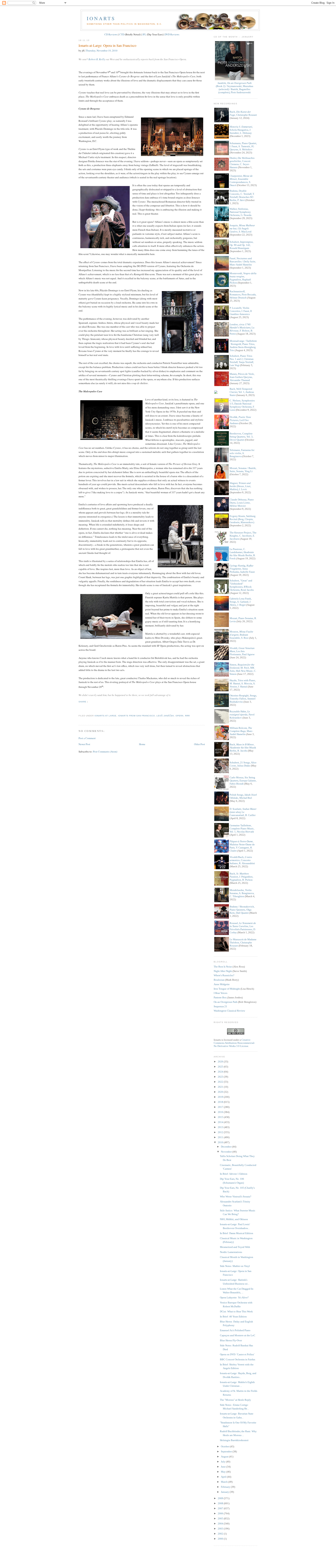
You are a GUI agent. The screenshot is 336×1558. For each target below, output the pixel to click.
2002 (221, 1533)
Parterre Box (220, 997)
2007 (221, 1508)
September (227, 1451)
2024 (221, 1071)
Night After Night (223, 971)
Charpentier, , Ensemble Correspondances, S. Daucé (241, 180)
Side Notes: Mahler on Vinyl (235, 1266)
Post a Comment (87, 738)
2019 (221, 1096)
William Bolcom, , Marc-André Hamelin (241, 731)
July (223, 1461)
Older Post (199, 744)
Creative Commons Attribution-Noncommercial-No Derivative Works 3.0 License (234, 1042)
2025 (221, 1066)
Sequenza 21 (220, 1006)
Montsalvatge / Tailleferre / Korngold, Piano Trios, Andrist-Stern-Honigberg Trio (243, 345)
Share (82, 702)
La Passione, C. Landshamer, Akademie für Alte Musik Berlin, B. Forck (243, 554)
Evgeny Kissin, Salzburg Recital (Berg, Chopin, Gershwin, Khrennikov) (243, 519)
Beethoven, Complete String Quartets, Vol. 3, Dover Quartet (241, 436)
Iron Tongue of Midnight (227, 988)
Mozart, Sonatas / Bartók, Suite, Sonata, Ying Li (243, 470)
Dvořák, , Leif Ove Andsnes (240, 420)
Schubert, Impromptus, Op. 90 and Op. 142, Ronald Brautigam (241, 245)
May (223, 1471)
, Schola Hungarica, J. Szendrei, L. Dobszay (241, 129)
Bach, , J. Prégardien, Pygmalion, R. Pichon (241, 876)
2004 (221, 1523)
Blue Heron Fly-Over (231, 1340)
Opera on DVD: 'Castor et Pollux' (237, 1354)
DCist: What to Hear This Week (236, 1311)
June (223, 1466)
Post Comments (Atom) (105, 751)
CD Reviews (110, 34)
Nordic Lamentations (231, 1252)
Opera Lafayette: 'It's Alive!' (234, 1297)
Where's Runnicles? (224, 975)
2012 (221, 1132)
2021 (221, 1086)
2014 (221, 1122)
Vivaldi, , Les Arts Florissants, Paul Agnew (242, 651)
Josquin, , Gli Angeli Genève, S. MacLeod (242, 228)
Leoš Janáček (165, 716)
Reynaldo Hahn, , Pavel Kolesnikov (242, 714)
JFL (144, 34)
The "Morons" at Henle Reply (235, 1399)
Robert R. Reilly (96, 59)
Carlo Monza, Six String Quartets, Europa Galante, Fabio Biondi (243, 780)
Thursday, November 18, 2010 (101, 50)
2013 (221, 1127)
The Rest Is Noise (223, 966)
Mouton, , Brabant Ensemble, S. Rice (241, 634)
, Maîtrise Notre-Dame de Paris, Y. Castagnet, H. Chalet (242, 846)
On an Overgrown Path (225, 1001)
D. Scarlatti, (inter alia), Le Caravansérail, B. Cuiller (243, 812)
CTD (121, 34)
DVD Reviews (172, 34)
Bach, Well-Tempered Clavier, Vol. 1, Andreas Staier (242, 392)
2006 (221, 1513)
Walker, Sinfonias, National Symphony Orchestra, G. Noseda (240, 212)
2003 (221, 1528)
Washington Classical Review (229, 1010)
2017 (221, 1107)
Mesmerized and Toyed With (235, 1247)
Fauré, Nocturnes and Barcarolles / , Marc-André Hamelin (243, 261)
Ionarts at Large (105, 716)
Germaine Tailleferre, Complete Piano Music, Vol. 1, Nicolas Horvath (242, 828)
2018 (221, 1101)
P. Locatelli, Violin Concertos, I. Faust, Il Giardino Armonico (241, 311)
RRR (187, 716)
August (225, 1456)
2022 (221, 1081)
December (226, 1146)
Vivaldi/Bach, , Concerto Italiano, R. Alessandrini (242, 860)
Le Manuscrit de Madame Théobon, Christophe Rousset (243, 942)
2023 (221, 1076)
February (226, 1486)
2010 (221, 1142)
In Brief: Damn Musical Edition (236, 1233)
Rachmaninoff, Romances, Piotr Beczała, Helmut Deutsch (243, 294)
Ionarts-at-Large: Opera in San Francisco (107, 45)
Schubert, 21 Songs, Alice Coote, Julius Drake (243, 764)
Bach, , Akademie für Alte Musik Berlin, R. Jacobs (243, 747)
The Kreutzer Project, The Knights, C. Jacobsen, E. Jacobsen (243, 535)
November (226, 1151)
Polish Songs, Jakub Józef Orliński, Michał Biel (243, 796)
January (225, 1491)
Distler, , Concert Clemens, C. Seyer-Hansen (242, 163)
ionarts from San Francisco (136, 716)
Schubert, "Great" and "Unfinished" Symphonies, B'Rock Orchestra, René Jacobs (242, 585)
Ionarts (101, 18)
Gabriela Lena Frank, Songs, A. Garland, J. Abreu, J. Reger (241, 601)
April (224, 1476)
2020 (221, 1091)
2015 (221, 1117)
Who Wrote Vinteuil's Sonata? (235, 1196)
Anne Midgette (222, 984)
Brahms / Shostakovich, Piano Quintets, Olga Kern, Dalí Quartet (242, 909)
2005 (221, 1518)
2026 (221, 1061)
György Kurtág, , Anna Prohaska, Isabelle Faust (242, 568)
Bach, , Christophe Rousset (243, 113)
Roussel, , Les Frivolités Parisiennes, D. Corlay (243, 928)
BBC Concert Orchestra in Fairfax (237, 1359)
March (224, 1481)
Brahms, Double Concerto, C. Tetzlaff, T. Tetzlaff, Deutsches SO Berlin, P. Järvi (242, 195)
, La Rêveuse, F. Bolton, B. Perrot (242, 329)
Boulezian (219, 979)
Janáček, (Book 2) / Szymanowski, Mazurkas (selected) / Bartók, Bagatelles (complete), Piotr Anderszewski (234, 88)
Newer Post (84, 744)
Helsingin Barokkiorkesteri (234, 1440)
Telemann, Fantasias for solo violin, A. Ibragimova (242, 453)
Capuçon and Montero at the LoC (237, 1335)
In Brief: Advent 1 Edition (233, 1173)
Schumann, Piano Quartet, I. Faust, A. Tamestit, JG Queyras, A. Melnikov (243, 146)
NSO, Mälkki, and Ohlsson (234, 1219)
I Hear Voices (220, 993)
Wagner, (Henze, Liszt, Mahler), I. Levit (240, 486)
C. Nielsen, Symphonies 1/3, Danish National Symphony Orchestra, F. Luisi (242, 405)
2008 (221, 1503)
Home (142, 744)
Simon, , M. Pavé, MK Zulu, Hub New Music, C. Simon (243, 669)
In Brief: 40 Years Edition (233, 1316)
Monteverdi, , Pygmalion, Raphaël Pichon (243, 278)
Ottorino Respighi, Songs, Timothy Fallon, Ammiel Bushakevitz (243, 698)
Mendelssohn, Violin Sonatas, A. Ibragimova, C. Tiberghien (242, 893)
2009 (221, 1498)
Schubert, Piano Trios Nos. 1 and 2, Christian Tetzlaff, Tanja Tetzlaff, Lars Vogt (242, 360)
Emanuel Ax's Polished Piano (235, 1330)
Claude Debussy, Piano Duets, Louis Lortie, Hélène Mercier (242, 502)
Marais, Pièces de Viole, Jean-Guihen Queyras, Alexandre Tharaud (242, 377)
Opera (180, 716)
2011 (221, 1137)
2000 (221, 1538)
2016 (221, 1112)
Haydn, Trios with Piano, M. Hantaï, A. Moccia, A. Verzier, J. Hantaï (243, 683)
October (225, 1446)
